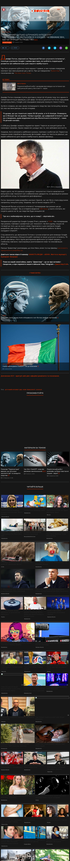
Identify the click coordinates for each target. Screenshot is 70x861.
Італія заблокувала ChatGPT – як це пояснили (20, 366)
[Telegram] (35, 18)
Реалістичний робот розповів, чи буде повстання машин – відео (58, 471)
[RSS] (49, 18)
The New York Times (22, 73)
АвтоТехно (6, 32)
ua (58, 9)
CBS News (44, 209)
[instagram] (21, 18)
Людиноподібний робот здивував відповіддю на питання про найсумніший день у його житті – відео (41, 87)
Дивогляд (55, 71)
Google (39, 389)
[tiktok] (28, 18)
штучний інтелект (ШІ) (13, 389)
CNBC (50, 221)
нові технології (29, 389)
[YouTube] (42, 18)
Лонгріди (7, 42)
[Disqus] (35, 420)
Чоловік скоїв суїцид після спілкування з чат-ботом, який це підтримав (30, 318)
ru (62, 9)
